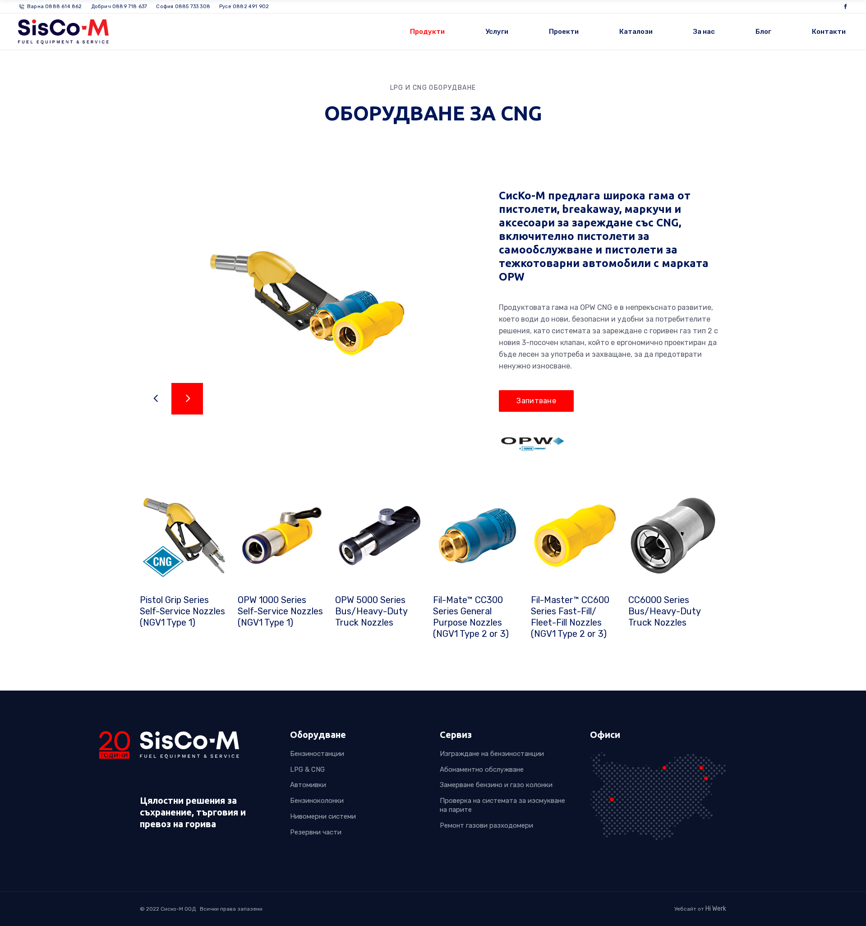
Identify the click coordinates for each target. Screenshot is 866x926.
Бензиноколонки (317, 801)
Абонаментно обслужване (482, 769)
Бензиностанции (317, 754)
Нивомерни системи (323, 816)
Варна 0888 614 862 (54, 6)
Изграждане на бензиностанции (492, 754)
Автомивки (308, 785)
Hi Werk (715, 908)
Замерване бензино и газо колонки (496, 785)
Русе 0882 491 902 (244, 6)
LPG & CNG (307, 769)
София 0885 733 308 (183, 6)
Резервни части (315, 832)
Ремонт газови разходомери (486, 825)
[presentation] (155, 399)
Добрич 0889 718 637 (119, 6)
